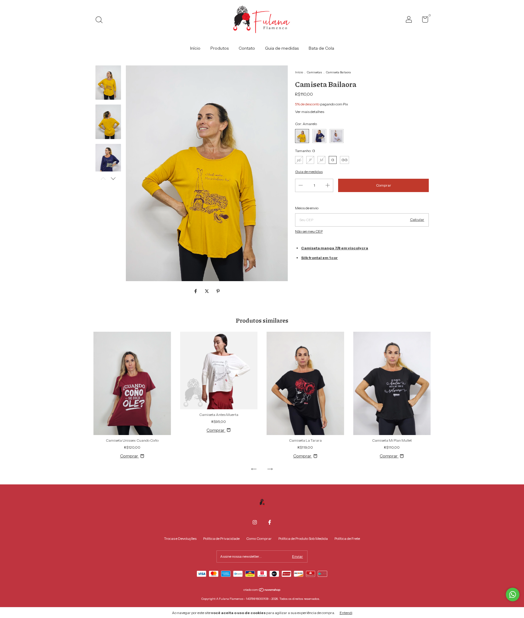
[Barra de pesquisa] (101, 20)
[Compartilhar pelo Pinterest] (218, 291)
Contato (247, 48)
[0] (423, 20)
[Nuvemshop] (262, 590)
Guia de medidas (282, 48)
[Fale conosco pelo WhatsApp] (512, 594)
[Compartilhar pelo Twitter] (207, 291)
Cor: (306, 123)
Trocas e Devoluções (180, 538)
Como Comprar (259, 538)
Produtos (219, 48)
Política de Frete (347, 538)
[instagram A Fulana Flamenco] (254, 522)
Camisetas (314, 72)
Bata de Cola (321, 48)
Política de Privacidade (221, 538)
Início (195, 48)
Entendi (346, 612)
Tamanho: (305, 150)
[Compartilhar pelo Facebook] (196, 291)
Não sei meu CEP (309, 231)
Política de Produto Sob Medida (303, 538)
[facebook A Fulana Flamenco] (269, 522)
